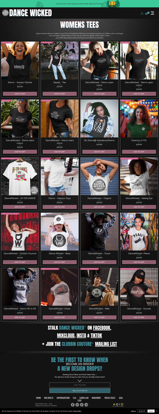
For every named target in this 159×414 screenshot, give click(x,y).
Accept (151, 411)
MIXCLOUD (65, 335)
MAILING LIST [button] (106, 344)
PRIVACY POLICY (110, 397)
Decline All (142, 411)
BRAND (38, 397)
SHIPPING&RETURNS (63, 397)
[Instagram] (77, 405)
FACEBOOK (101, 327)
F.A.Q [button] (74, 397)
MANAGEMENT (96, 397)
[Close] (157, 411)
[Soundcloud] (86, 405)
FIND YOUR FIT (48, 397)
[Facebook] (73, 405)
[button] (147, 13)
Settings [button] (133, 411)
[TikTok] (82, 405)
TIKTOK (96, 335)
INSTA (81, 335)
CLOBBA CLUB (84, 397)
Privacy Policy (77, 411)
